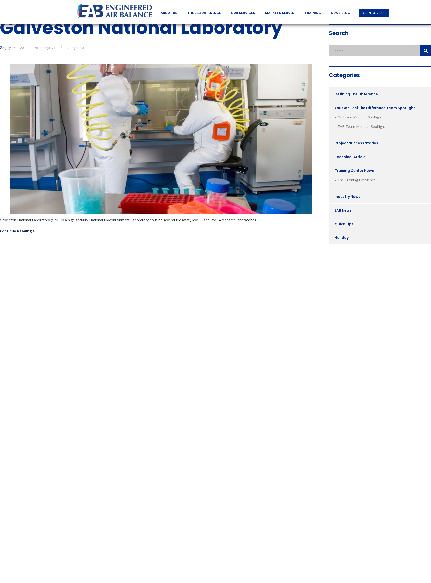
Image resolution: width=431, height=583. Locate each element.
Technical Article (350, 156)
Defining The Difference (356, 94)
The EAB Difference (204, 13)
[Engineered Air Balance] (114, 11)
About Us (169, 13)
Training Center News (354, 170)
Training (313, 13)
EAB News (343, 210)
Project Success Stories (356, 143)
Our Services (243, 13)
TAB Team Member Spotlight (361, 126)
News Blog (340, 13)
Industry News (347, 196)
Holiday (342, 237)
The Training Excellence (357, 180)
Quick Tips (344, 224)
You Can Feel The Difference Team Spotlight (375, 107)
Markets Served (280, 13)
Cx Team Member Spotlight (360, 117)
